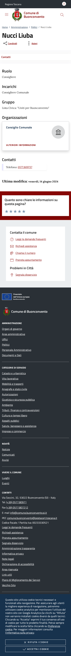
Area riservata (10, 569)
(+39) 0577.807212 (17, 507)
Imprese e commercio (14, 431)
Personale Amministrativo (16, 350)
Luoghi (6, 478)
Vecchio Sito (9, 585)
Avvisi (5, 460)
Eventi (5, 483)
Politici (34, 27)
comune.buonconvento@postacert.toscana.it (32, 518)
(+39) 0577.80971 (16, 502)
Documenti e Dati (11, 355)
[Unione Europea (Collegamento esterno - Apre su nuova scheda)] (35, 297)
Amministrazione (19, 27)
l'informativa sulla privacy (19, 633)
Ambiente (7, 405)
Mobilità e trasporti (12, 384)
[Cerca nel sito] (62, 15)
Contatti (6, 57)
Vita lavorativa (10, 379)
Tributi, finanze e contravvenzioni (20, 410)
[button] (13, 4)
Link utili (7, 575)
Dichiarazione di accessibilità (18, 564)
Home (5, 27)
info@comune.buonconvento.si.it (28, 513)
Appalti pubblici (10, 421)
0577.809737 (25, 167)
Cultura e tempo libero (14, 415)
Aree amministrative (13, 334)
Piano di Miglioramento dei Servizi (21, 580)
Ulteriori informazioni (21, 145)
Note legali (8, 559)
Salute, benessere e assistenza (19, 426)
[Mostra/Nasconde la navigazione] (7, 14)
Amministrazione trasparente (18, 548)
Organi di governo (12, 329)
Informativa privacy (13, 554)
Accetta (38, 649)
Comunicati (8, 455)
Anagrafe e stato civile (14, 389)
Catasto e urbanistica (14, 373)
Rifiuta (38, 642)
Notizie (6, 449)
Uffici (5, 339)
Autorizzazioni (10, 394)
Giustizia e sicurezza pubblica (18, 400)
